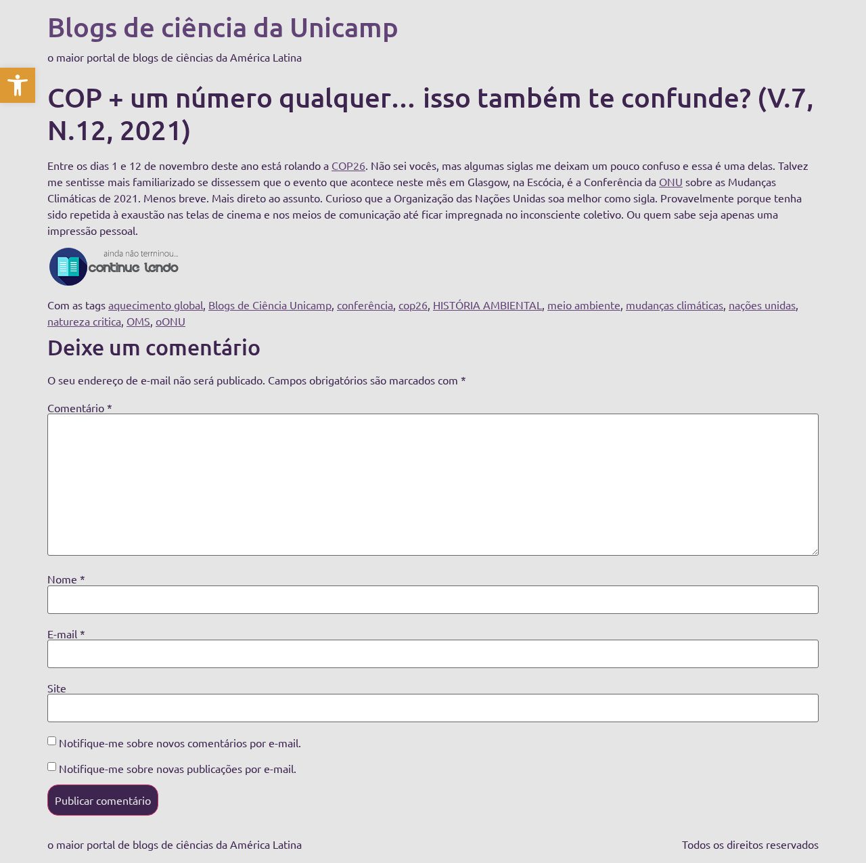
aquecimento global (155, 304)
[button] (17, 85)
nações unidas (762, 304)
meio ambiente (583, 304)
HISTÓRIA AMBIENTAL (487, 304)
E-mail (66, 633)
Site (56, 687)
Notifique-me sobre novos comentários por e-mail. (180, 742)
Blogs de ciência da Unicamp (222, 26)
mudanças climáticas (674, 304)
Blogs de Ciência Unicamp (270, 304)
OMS (138, 321)
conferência (365, 304)
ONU (671, 181)
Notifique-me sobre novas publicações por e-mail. (177, 768)
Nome (66, 578)
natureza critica (84, 321)
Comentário (79, 407)
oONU (170, 321)
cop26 (413, 304)
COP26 (348, 165)
